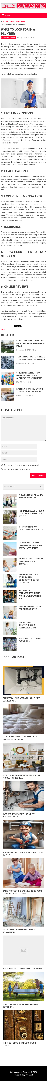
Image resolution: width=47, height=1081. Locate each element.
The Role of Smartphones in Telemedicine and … (28, 625)
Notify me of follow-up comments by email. (21, 465)
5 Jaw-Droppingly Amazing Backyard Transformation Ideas (30, 343)
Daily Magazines (16, 1072)
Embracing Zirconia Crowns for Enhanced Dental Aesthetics (30, 545)
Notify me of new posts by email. (17, 469)
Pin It (3, 330)
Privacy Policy (19, 1075)
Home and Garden (8, 38)
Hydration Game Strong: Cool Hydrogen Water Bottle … (31, 513)
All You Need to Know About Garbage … (23, 968)
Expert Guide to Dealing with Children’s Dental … (31, 561)
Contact (29, 1075)
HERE (17, 129)
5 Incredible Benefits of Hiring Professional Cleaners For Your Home (29, 375)
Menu (7, 15)
